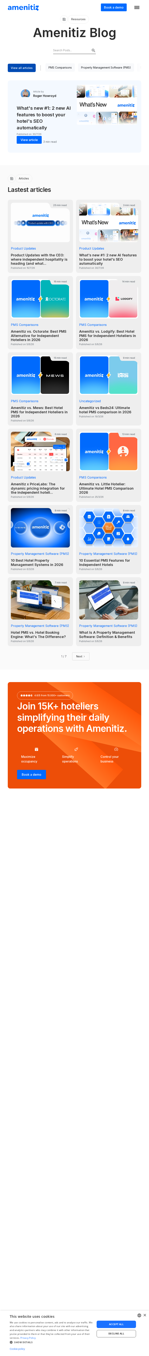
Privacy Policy (28, 1337)
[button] (51, 1342)
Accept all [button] (116, 1324)
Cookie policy (17, 1349)
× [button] (144, 1315)
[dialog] (74, 1333)
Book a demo (114, 7)
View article (29, 140)
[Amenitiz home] (23, 7)
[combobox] (139, 1315)
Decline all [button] (116, 1333)
